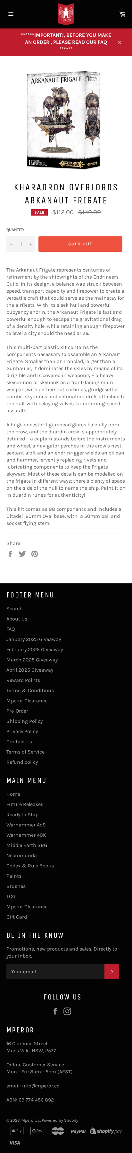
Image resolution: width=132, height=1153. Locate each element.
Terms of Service (25, 752)
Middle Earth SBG (26, 845)
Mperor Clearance (26, 701)
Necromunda (21, 855)
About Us (16, 619)
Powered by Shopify (60, 1120)
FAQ (10, 629)
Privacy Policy (22, 731)
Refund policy (22, 762)
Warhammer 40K (26, 835)
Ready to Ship (22, 814)
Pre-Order (17, 711)
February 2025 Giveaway (34, 649)
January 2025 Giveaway (33, 639)
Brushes (16, 886)
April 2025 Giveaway (29, 670)
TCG (10, 896)
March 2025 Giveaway (32, 660)
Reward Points (23, 680)
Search (14, 608)
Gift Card (16, 917)
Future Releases (24, 804)
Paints (13, 876)
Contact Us (19, 741)
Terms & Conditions (30, 690)
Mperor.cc (30, 1120)
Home (13, 794)
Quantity (15, 229)
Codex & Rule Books (30, 866)
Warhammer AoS (26, 825)
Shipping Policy (24, 721)
